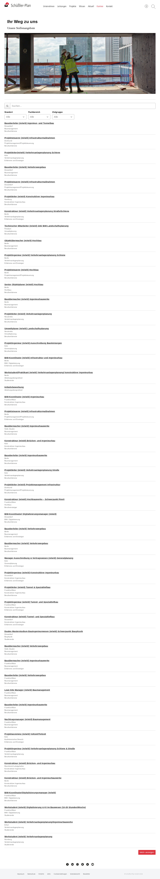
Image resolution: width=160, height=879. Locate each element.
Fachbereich (34, 112)
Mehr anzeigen (147, 852)
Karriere (100, 6)
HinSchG (41, 874)
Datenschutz (31, 874)
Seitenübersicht (75, 874)
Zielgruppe (57, 112)
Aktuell (91, 6)
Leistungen (62, 6)
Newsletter (86, 874)
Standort (8, 112)
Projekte (72, 6)
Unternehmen (48, 6)
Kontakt (109, 6)
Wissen (82, 6)
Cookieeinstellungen (60, 874)
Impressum (20, 874)
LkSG (49, 874)
